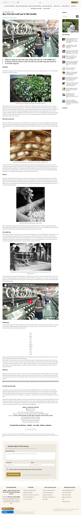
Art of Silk (36, 425)
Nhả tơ (12, 435)
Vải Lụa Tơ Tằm (46, 8)
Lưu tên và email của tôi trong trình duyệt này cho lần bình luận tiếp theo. (25, 469)
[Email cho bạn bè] (31, 429)
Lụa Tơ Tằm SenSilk (6, 11)
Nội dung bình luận (10, 451)
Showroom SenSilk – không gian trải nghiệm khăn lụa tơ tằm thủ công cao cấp (72, 102)
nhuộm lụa (16, 435)
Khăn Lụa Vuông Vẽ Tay (47, 6)
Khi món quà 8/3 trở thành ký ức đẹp (71, 68)
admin (15, 17)
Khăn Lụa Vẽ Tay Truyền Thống (35, 6)
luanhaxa (4, 435)
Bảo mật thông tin (66, 494)
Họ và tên (9, 462)
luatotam (8, 435)
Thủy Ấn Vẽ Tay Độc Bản (10, 6)
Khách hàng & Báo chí (28, 497)
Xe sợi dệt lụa (7, 232)
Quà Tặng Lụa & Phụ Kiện (36, 8)
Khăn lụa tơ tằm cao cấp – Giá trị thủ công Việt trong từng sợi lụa (72, 84)
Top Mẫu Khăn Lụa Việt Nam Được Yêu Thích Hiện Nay (71, 46)
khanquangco (48, 434)
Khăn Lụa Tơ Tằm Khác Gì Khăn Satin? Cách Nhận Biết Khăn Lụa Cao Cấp (72, 52)
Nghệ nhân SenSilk (27, 492)
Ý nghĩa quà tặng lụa (48, 492)
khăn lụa (36, 434)
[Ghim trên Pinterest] (33, 429)
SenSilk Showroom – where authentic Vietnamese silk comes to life (72, 95)
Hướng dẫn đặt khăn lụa (68, 490)
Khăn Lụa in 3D (57, 6)
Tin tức (12, 11)
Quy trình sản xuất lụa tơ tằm (10, 399)
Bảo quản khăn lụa (47, 494)
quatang (32, 435)
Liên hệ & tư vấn (66, 501)
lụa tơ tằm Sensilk (30, 390)
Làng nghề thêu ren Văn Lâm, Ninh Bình (30, 418)
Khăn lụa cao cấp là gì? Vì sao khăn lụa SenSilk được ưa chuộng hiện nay (72, 63)
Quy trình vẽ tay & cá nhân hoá (31, 494)
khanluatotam (41, 434)
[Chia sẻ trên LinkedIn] (35, 429)
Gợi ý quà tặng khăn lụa (49, 490)
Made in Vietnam (45, 425)
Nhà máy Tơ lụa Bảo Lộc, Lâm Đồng (30, 420)
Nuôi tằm (5, 67)
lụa (27, 59)
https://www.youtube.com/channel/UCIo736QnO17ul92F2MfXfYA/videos (30, 413)
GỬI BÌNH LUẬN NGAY (13, 474)
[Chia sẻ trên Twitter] (28, 429)
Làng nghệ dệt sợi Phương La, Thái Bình (30, 417)
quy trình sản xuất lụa (39, 435)
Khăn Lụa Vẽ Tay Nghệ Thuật (21, 6)
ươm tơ (48, 435)
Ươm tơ (5, 174)
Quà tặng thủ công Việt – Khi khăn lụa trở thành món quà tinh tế (72, 79)
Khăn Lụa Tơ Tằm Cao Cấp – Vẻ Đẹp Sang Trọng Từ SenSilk (71, 57)
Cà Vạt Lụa (73, 6)
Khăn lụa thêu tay (65, 6)
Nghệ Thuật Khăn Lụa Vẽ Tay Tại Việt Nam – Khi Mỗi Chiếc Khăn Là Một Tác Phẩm (72, 40)
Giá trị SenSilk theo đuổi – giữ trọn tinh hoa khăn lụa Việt (72, 89)
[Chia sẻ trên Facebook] (26, 429)
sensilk (45, 435)
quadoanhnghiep (26, 435)
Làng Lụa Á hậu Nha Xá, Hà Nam (30, 422)
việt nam (52, 435)
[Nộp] (18, 2)
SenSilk (49, 59)
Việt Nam (33, 404)
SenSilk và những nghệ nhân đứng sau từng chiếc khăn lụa (71, 73)
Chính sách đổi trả (66, 492)
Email (32, 462)
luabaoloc (53, 434)
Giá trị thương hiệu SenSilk (29, 490)
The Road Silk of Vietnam (18, 425)
